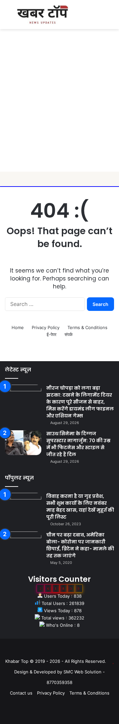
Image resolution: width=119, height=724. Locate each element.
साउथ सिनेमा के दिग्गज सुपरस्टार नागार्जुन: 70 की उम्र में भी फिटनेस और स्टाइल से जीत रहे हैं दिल (78, 444)
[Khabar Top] (43, 14)
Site (64, 650)
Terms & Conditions (87, 327)
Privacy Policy (46, 327)
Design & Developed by (38, 671)
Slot (55, 650)
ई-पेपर (52, 334)
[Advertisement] (59, 108)
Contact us (21, 693)
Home (18, 327)
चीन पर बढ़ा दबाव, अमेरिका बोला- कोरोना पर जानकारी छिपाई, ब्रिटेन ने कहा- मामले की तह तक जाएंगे (80, 545)
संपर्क (68, 334)
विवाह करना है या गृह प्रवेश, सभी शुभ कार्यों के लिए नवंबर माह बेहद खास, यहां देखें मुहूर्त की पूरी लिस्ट (80, 506)
